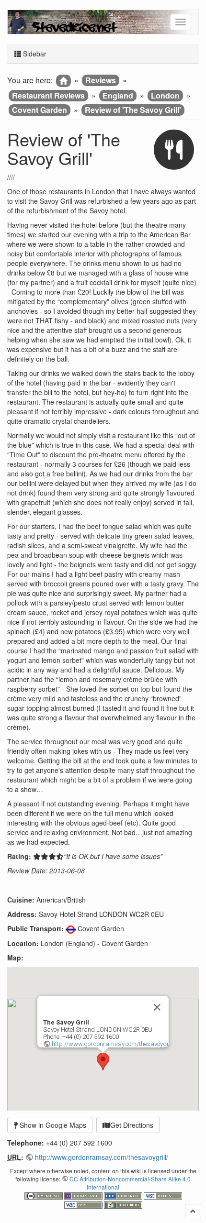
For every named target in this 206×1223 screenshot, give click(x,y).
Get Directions (131, 1125)
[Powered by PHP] (124, 1195)
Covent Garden (39, 109)
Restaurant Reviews (48, 95)
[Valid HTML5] (163, 1195)
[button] (103, 1061)
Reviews (100, 80)
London (165, 95)
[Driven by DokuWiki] (123, 1204)
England (118, 95)
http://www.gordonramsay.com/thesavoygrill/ (114, 1043)
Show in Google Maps (52, 1125)
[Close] (157, 1007)
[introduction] (63, 81)
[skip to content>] (193, 1211)
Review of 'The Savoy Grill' (133, 109)
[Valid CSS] (84, 1204)
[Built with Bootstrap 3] (84, 1195)
